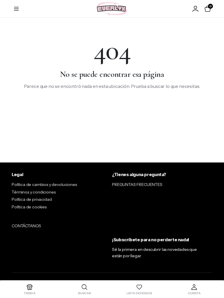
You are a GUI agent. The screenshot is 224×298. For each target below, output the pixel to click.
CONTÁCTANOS (26, 225)
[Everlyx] (112, 8)
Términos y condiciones (33, 192)
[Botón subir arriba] (214, 272)
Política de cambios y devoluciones (44, 184)
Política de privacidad (32, 199)
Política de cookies (29, 207)
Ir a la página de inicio (112, 105)
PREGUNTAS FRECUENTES (137, 184)
